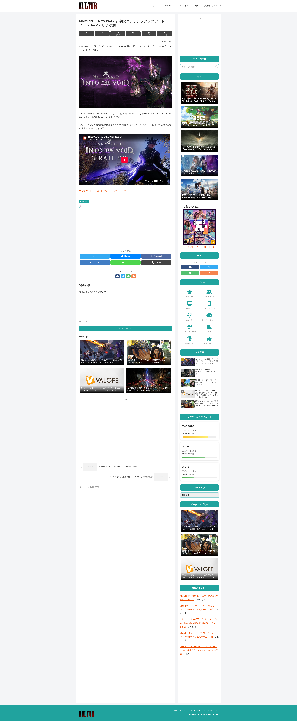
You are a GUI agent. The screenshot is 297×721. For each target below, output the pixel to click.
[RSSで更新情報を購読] (133, 276)
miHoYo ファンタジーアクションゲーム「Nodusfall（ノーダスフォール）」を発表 (199, 650)
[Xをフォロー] (123, 276)
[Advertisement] (125, 229)
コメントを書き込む (125, 328)
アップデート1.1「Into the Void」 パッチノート (101, 191)
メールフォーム (213, 711)
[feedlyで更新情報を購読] (128, 276)
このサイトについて (179, 711)
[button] (149, 33)
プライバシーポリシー (197, 711)
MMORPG (85, 201)
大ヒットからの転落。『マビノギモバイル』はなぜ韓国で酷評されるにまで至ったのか (199, 623)
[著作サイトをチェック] (117, 276)
